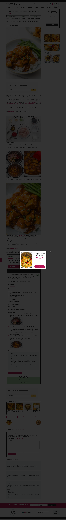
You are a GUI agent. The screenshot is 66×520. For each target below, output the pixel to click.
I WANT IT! (39, 266)
